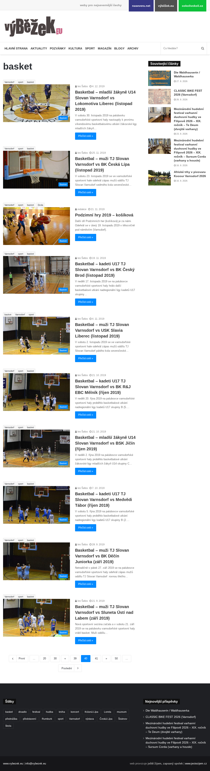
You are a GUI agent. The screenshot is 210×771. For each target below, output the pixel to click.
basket (30, 82)
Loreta (107, 711)
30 (55, 658)
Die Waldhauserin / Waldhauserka (167, 710)
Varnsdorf (9, 82)
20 (44, 658)
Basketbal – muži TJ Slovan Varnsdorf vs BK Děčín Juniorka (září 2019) (102, 556)
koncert (75, 711)
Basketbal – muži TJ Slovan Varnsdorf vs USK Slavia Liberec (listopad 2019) (102, 330)
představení (29, 718)
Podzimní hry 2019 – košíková (104, 215)
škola (40, 205)
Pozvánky (58, 48)
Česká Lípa (106, 718)
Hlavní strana (16, 48)
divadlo (22, 711)
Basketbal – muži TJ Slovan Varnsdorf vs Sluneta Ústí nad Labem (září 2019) (104, 612)
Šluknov (122, 718)
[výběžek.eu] (35, 27)
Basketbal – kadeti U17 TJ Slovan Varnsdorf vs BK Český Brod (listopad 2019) (105, 270)
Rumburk (47, 718)
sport (20, 82)
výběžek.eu (166, 5)
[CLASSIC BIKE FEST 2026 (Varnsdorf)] (159, 96)
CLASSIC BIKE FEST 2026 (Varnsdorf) (171, 716)
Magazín (104, 48)
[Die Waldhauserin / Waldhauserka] (159, 78)
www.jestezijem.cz (196, 763)
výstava (90, 718)
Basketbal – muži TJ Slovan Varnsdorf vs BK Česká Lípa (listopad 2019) (102, 164)
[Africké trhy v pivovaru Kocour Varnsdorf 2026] (159, 177)
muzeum (122, 711)
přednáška (11, 718)
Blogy (119, 48)
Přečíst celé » (85, 136)
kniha (62, 711)
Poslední (67, 668)
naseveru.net (141, 5)
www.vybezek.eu (13, 763)
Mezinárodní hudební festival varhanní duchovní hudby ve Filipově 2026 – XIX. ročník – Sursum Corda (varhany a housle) (176, 742)
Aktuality (39, 48)
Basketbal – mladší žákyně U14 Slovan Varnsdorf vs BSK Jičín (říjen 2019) (105, 443)
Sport (90, 48)
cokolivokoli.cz (192, 5)
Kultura (75, 48)
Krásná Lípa (91, 711)
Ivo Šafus (82, 86)
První (22, 658)
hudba (49, 711)
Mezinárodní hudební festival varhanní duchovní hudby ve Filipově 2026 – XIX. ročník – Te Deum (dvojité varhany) (176, 727)
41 (96, 658)
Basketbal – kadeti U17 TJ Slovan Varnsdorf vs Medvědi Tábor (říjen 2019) (103, 500)
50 (116, 658)
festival (36, 711)
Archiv (132, 48)
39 (75, 658)
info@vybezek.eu (35, 763)
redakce (82, 209)
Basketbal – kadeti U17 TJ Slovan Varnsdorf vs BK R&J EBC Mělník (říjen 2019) (103, 387)
